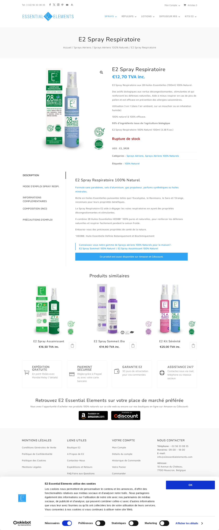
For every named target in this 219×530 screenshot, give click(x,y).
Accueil (67, 47)
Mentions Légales (31, 466)
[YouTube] (67, 3)
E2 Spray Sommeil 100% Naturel (97, 248)
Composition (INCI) (35, 208)
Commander (119, 473)
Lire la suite (72, 345)
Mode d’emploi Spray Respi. (41, 186)
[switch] (100, 523)
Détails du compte (122, 453)
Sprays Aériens (82, 47)
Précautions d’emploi (38, 219)
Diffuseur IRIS (168, 16)
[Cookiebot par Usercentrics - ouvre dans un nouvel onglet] (22, 523)
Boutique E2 (73, 447)
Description (31, 175)
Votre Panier (119, 466)
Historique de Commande (126, 460)
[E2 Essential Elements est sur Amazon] (93, 419)
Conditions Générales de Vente (39, 447)
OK (190, 485)
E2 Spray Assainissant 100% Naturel (138, 248)
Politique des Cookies (34, 460)
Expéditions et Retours (79, 466)
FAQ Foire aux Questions (81, 473)
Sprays (109, 16)
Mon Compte (171, 5)
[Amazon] (72, 3)
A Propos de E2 (75, 453)
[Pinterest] (62, 3)
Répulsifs (128, 16)
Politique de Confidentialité (37, 453)
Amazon (143, 256)
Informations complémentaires (35, 199)
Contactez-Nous (76, 460)
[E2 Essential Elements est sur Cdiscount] (125, 419)
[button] (101, 72)
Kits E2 (189, 16)
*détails (53, 377)
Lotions (146, 16)
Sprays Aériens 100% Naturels (111, 47)
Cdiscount (157, 256)
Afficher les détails (187, 523)
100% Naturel (132, 163)
